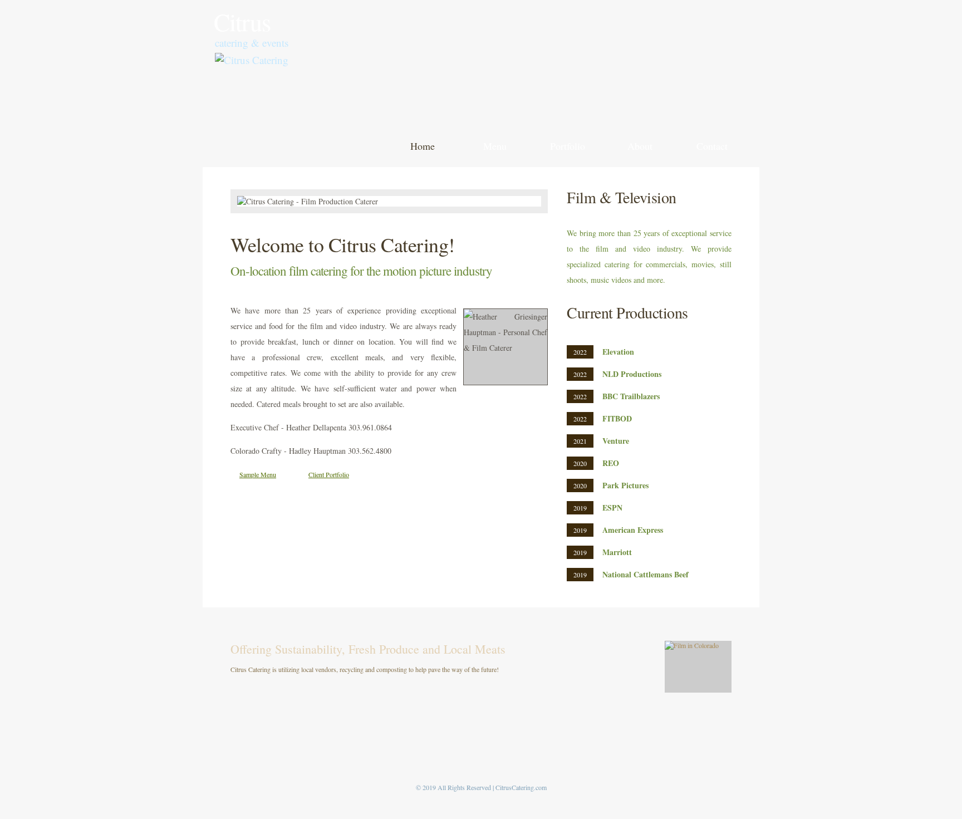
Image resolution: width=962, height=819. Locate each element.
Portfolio (567, 146)
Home (422, 146)
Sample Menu (257, 474)
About (639, 146)
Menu (495, 146)
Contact (712, 146)
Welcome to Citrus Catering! (342, 244)
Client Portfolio (328, 474)
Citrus (242, 22)
